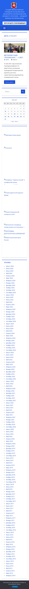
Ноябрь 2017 (10, 496)
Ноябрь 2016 (10, 525)
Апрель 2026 (10, 276)
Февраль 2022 (10, 388)
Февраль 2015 (10, 575)
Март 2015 (9, 573)
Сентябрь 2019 (11, 456)
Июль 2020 (9, 432)
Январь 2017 (10, 520)
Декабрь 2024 (10, 314)
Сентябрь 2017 (11, 501)
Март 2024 (9, 336)
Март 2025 (9, 307)
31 (5, 119)
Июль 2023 (9, 355)
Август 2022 (10, 381)
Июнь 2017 (9, 508)
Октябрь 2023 (10, 348)
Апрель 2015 (10, 571)
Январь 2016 (10, 549)
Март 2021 (9, 415)
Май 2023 (9, 360)
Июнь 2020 (9, 434)
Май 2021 (9, 410)
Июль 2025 (9, 297)
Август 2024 (10, 324)
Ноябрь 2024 (10, 316)
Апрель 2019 (10, 465)
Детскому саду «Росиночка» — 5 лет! (13, 56)
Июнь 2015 (9, 566)
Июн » (16, 121)
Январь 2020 (10, 446)
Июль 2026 (9, 268)
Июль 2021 (9, 405)
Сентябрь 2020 (11, 427)
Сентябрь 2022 (11, 379)
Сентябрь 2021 (11, 400)
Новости (15, 59)
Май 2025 (9, 302)
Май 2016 (9, 539)
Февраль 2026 (10, 280)
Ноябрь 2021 (10, 396)
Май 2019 (9, 463)
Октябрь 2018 (10, 479)
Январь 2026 (10, 283)
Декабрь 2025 (10, 285)
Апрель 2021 (10, 412)
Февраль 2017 (10, 518)
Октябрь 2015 (10, 556)
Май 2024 (9, 331)
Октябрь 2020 (10, 424)
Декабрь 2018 (10, 475)
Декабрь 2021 (10, 393)
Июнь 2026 (9, 271)
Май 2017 (9, 511)
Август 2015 (10, 561)
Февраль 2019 (10, 470)
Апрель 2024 (10, 333)
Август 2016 (10, 532)
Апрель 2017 (10, 513)
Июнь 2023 (9, 357)
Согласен (14, 586)
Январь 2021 (10, 420)
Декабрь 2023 (10, 343)
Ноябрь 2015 (10, 554)
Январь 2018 (10, 491)
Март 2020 (9, 441)
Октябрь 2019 (10, 453)
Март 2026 (9, 278)
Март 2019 (9, 468)
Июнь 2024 (9, 328)
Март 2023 (9, 364)
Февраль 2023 (10, 367)
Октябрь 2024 (10, 319)
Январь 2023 (10, 369)
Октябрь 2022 (10, 376)
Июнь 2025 (9, 300)
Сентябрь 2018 (11, 482)
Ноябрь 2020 (10, 422)
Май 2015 (9, 568)
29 (21, 116)
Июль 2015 (9, 563)
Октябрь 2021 (10, 398)
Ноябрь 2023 (10, 345)
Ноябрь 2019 (10, 451)
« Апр (12, 121)
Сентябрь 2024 (11, 321)
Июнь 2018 (9, 487)
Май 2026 (9, 273)
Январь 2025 (10, 312)
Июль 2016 (9, 535)
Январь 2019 (10, 472)
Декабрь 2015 (10, 551)
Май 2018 (9, 489)
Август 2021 (10, 403)
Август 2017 (10, 504)
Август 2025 (10, 295)
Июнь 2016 (9, 537)
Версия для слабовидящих (14, 23)
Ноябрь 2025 (10, 288)
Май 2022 (9, 386)
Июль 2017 (9, 506)
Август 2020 (10, 429)
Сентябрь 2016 (11, 530)
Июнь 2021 (9, 408)
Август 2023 (10, 352)
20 (14, 114)
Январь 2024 (10, 340)
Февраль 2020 (10, 444)
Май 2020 (9, 436)
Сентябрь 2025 (11, 292)
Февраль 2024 (10, 338)
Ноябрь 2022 (10, 374)
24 (5, 116)
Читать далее (9, 82)
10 (5, 111)
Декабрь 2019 (10, 448)
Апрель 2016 (10, 542)
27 (14, 116)
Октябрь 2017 (10, 499)
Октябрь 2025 (10, 290)
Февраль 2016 (10, 547)
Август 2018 (10, 484)
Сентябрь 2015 (11, 559)
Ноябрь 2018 (10, 477)
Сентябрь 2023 (11, 350)
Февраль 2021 (10, 417)
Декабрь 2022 (10, 372)
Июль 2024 (9, 326)
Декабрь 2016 (10, 523)
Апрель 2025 (10, 304)
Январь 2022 (10, 391)
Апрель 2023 (10, 362)
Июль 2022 (9, 384)
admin (7, 59)
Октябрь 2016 (10, 527)
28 (17, 116)
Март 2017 (9, 516)
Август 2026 (10, 266)
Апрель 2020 (10, 439)
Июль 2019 (9, 458)
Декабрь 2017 (10, 494)
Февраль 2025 (10, 309)
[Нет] (27, 585)
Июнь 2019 (9, 460)
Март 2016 (9, 544)
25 (8, 116)
